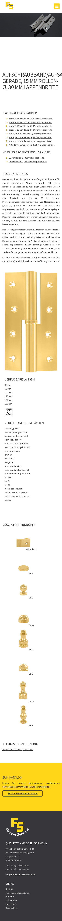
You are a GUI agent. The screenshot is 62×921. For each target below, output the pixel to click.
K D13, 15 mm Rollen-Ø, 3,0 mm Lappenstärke (30, 133)
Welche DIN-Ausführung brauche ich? (42, 261)
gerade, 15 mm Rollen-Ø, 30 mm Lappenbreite (30, 118)
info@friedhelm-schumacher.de (20, 874)
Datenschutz (11, 907)
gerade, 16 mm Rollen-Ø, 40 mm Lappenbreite (30, 126)
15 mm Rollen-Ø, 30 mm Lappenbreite (26, 157)
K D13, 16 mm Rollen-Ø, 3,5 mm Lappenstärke (30, 137)
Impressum (11, 904)
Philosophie (11, 900)
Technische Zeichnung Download (17, 749)
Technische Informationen (18, 892)
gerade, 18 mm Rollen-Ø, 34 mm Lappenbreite (30, 129)
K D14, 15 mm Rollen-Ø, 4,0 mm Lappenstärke (30, 141)
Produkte (10, 896)
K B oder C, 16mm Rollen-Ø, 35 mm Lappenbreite (32, 144)
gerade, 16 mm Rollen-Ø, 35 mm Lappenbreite (30, 122)
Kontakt (9, 889)
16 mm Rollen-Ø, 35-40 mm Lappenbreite (28, 161)
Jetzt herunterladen (23, 793)
